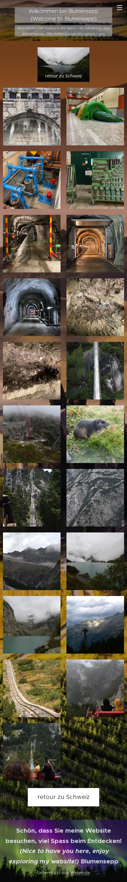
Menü (120, 7)
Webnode (80, 872)
